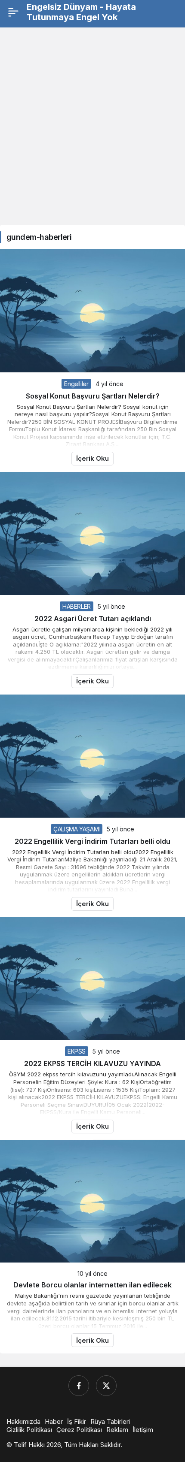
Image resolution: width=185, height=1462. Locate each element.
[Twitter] (106, 1385)
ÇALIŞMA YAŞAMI (76, 829)
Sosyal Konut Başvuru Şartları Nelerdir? (93, 396)
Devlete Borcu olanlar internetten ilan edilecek (92, 1285)
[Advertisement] (92, 126)
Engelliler (76, 383)
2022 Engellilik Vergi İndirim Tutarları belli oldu (92, 841)
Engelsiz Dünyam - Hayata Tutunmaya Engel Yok (81, 12)
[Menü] (13, 12)
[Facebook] (78, 1385)
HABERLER (76, 606)
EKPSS (77, 1051)
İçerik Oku (92, 458)
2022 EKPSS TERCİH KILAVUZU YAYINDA (92, 1063)
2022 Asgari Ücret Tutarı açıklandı (92, 618)
